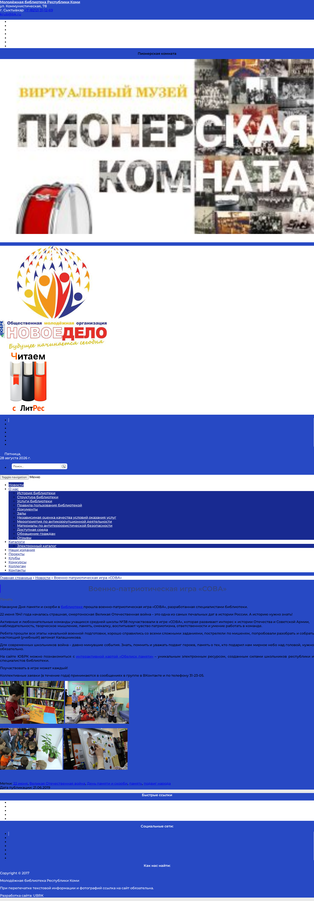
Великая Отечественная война (57, 783)
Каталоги (17, 542)
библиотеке (72, 607)
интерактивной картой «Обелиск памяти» (114, 656)
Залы (21, 513)
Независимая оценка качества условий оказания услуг (66, 517)
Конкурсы (17, 562)
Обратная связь (23, 42)
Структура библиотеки (37, 497)
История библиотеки (36, 493)
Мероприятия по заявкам (32, 34)
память (135, 783)
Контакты (17, 570)
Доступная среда (32, 530)
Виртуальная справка (28, 22)
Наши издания (22, 550)
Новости (16, 485)
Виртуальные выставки (30, 30)
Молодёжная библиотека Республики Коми (40, 2)
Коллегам (17, 566)
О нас (14, 489)
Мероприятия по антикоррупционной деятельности (64, 521)
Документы (27, 509)
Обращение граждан (36, 534)
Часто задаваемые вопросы (33, 38)
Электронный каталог (36, 546)
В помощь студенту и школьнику (38, 26)
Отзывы (16, 46)
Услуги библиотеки (34, 501)
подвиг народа (157, 783)
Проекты (17, 554)
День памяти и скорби (107, 783)
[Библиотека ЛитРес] (28, 413)
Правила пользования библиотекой (49, 505)
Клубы (14, 558)
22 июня (20, 783)
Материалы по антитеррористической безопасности (64, 526)
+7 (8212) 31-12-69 (39, 10)
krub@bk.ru (10, 14)
